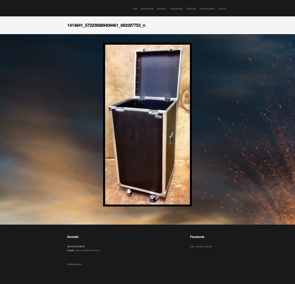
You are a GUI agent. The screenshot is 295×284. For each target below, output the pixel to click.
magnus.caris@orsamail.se (87, 250)
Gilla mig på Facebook (201, 246)
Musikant (161, 8)
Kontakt (222, 8)
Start (135, 8)
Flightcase (191, 8)
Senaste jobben (207, 8)
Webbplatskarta (74, 264)
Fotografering (176, 8)
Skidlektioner (147, 8)
